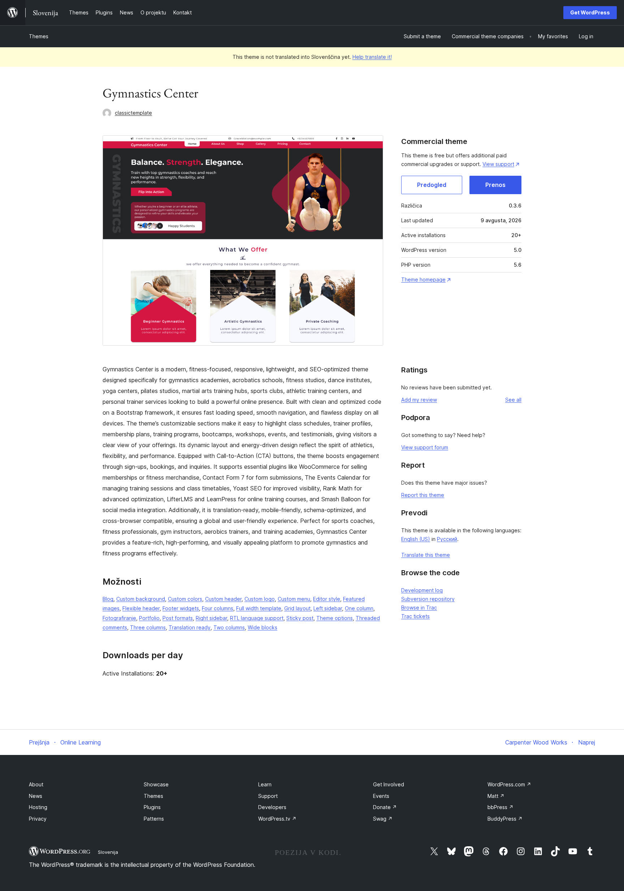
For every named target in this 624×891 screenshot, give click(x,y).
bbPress (501, 807)
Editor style (326, 599)
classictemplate (133, 113)
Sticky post (299, 618)
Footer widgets (180, 608)
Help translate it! (372, 57)
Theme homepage (423, 279)
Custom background (140, 599)
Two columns (229, 627)
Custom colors (185, 599)
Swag (383, 819)
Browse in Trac (419, 607)
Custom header (223, 599)
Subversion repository (428, 599)
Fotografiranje (119, 618)
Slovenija (108, 852)
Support (268, 796)
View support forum (424, 447)
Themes (38, 36)
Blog (108, 599)
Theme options (334, 618)
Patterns (154, 819)
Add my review (419, 400)
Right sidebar (211, 618)
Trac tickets (415, 616)
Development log (422, 590)
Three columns (148, 627)
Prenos (495, 184)
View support (498, 164)
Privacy (38, 819)
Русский (447, 539)
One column (359, 608)
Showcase (156, 784)
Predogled (431, 184)
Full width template (258, 608)
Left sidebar (327, 608)
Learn (265, 784)
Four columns (217, 608)
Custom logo (259, 599)
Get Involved (388, 784)
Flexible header (141, 608)
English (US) (415, 539)
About (36, 784)
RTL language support (256, 618)
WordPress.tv (277, 819)
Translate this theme (425, 555)
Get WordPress (590, 12)
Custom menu (294, 599)
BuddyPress (505, 819)
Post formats (177, 618)
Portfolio (149, 618)
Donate (385, 807)
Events (381, 796)
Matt (496, 796)
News (35, 796)
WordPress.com (509, 784)
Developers (272, 807)
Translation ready (190, 627)
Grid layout (297, 608)
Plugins (152, 807)
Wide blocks (262, 627)
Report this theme (422, 495)
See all (513, 400)
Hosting (38, 807)
